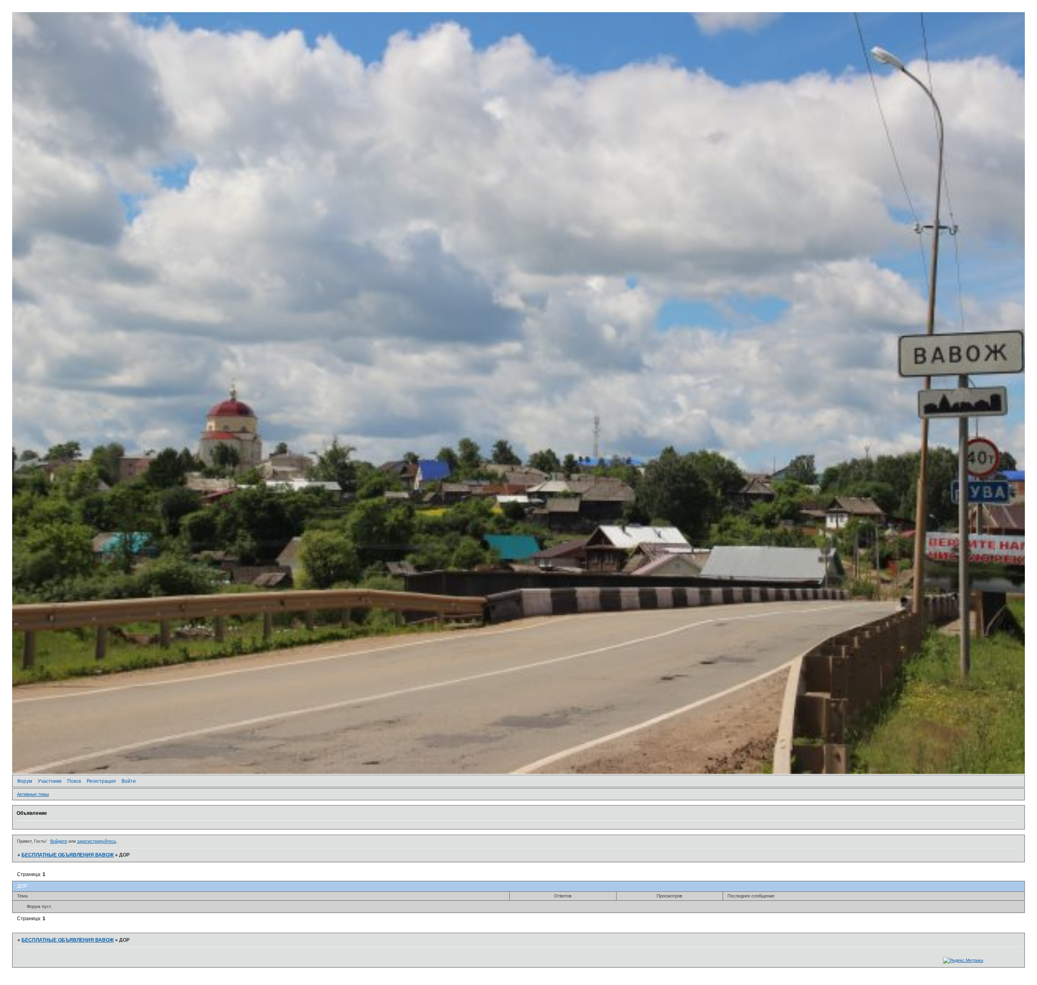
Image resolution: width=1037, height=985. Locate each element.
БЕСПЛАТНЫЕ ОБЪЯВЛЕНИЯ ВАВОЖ (67, 855)
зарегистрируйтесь (96, 841)
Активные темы (33, 794)
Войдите (58, 841)
